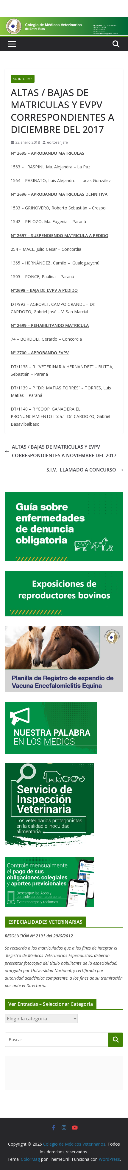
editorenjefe (57, 142)
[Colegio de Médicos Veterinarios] (64, 21)
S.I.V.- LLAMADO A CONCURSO (81, 469)
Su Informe (22, 79)
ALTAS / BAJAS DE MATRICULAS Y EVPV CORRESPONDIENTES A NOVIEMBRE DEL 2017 (64, 451)
